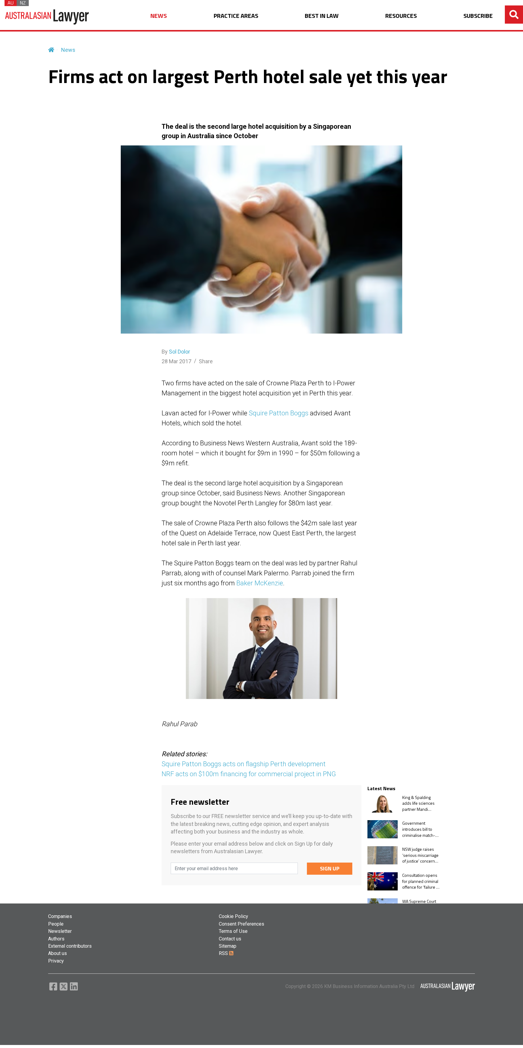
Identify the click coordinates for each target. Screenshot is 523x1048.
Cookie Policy (233, 916)
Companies (60, 916)
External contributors (70, 946)
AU (11, 3)
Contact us (230, 939)
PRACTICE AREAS (236, 16)
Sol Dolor (179, 351)
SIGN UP (330, 868)
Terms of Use (233, 931)
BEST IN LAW (322, 16)
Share (206, 361)
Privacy (56, 961)
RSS (224, 953)
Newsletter (60, 931)
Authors (56, 939)
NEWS (158, 16)
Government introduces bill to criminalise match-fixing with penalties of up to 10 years (420, 829)
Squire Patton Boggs (278, 413)
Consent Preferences (241, 924)
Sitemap (227, 946)
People (56, 924)
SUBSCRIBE (478, 16)
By (176, 351)
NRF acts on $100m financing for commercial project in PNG (249, 774)
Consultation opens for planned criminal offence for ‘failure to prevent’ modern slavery (421, 881)
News (68, 50)
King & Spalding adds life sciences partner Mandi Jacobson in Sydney (420, 803)
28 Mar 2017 (176, 361)
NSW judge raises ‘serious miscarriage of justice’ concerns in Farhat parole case (421, 855)
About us (57, 953)
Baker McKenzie (259, 583)
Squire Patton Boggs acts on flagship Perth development (244, 764)
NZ (23, 3)
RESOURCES (401, 16)
